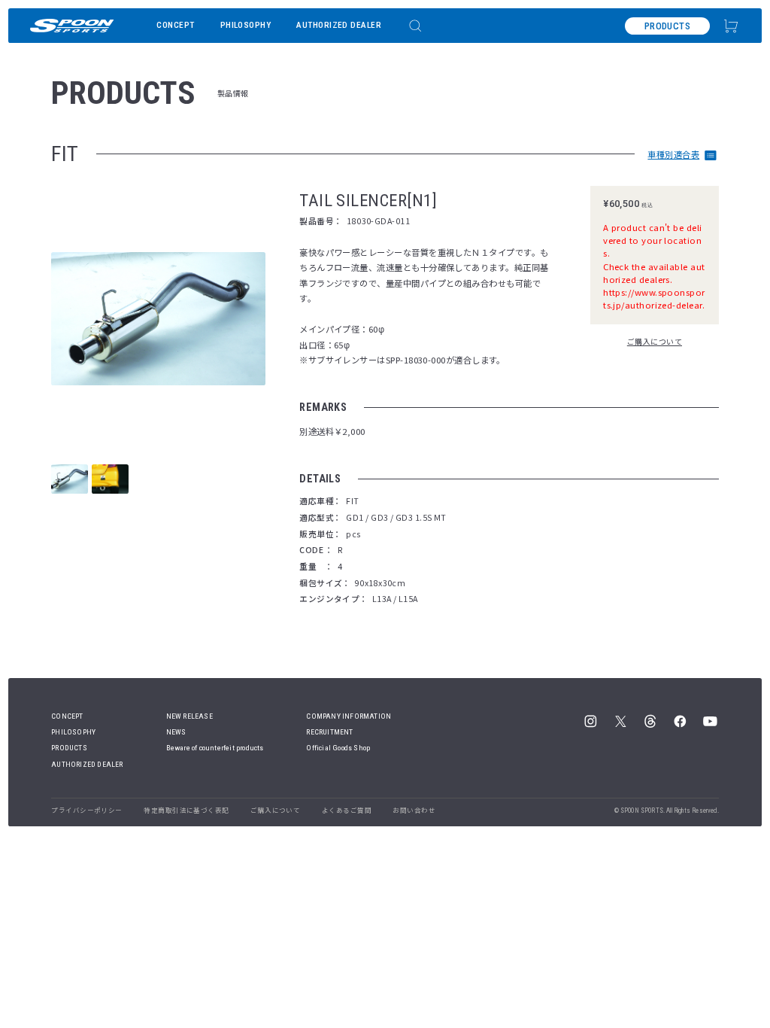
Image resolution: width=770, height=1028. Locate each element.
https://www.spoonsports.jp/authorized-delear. (654, 298)
